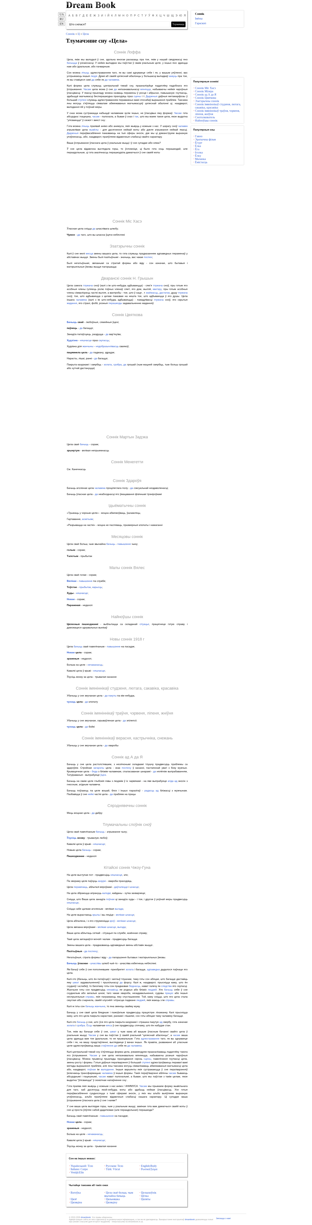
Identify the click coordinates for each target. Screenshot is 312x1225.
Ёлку (198, 155)
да (93, 79)
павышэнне (124, 543)
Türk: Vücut (113, 1169)
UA (62, 14)
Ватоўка (76, 1192)
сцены (137, 96)
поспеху (126, 767)
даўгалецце (121, 886)
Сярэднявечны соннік (127, 805)
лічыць (85, 72)
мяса (109, 1025)
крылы (96, 914)
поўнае (110, 899)
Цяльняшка (113, 1199)
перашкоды (115, 303)
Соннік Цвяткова (127, 314)
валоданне (107, 1069)
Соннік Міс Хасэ (127, 221)
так (136, 116)
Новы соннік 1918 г (127, 639)
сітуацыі (144, 624)
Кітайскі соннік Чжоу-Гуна (127, 867)
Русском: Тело (114, 1165)
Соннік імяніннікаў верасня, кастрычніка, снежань (127, 738)
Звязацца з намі (223, 1218)
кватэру (157, 289)
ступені (82, 99)
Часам (87, 89)
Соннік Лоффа (127, 52)
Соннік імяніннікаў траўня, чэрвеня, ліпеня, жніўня (127, 713)
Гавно (198, 136)
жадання (72, 303)
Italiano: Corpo (79, 1169)
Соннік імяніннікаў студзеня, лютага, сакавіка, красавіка (127, 688)
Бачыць (72, 322)
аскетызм (87, 519)
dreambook (86, 1217)
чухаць (71, 701)
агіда (171, 780)
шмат (76, 982)
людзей (152, 989)
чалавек (183, 126)
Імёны (199, 18)
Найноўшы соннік (127, 616)
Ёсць (89, 1025)
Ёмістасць (201, 162)
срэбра (117, 364)
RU (62, 19)
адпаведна (153, 969)
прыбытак (85, 587)
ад (175, 780)
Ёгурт (198, 142)
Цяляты (145, 1199)
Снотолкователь (205, 117)
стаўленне (107, 1045)
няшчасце (86, 340)
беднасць (134, 986)
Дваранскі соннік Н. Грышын (127, 278)
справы (89, 996)
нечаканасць (95, 664)
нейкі (91, 794)
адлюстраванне (150, 1038)
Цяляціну (111, 1202)
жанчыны (88, 346)
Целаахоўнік (148, 1192)
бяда (95, 771)
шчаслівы (95, 963)
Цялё (74, 1199)
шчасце (134, 886)
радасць (149, 790)
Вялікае (72, 580)
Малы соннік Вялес (127, 567)
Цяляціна (76, 1202)
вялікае (120, 914)
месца (89, 253)
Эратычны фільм (205, 139)
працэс (169, 993)
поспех (148, 257)
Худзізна (72, 340)
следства (166, 986)
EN (62, 23)
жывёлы (94, 129)
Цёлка (145, 1195)
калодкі (106, 893)
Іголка (199, 152)
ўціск (103, 774)
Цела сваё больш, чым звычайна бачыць (118, 1194)
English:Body (149, 1165)
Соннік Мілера (204, 91)
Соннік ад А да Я (127, 757)
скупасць (104, 340)
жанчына (100, 1006)
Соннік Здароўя (127, 480)
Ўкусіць (72, 837)
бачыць (84, 444)
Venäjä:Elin (77, 1172)
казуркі (102, 880)
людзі (94, 76)
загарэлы (98, 767)
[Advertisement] (127, 186)
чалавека (113, 79)
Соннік (70, 33)
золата (108, 364)
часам (95, 116)
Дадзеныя (151, 96)
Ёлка (198, 145)
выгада (119, 908)
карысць (97, 587)
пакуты (112, 695)
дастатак (164, 292)
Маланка (200, 158)
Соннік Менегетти (127, 462)
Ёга (197, 149)
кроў (112, 920)
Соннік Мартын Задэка (127, 437)
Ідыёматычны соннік (127, 505)
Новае (71, 599)
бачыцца (72, 62)
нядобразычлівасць (107, 346)
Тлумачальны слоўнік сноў (127, 824)
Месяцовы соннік (127, 536)
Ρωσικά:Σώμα (149, 1169)
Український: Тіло (82, 1165)
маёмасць (152, 292)
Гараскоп (200, 23)
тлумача (88, 285)
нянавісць (112, 989)
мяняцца (145, 89)
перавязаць (80, 886)
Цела (86, 33)
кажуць (173, 76)
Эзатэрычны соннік (127, 246)
